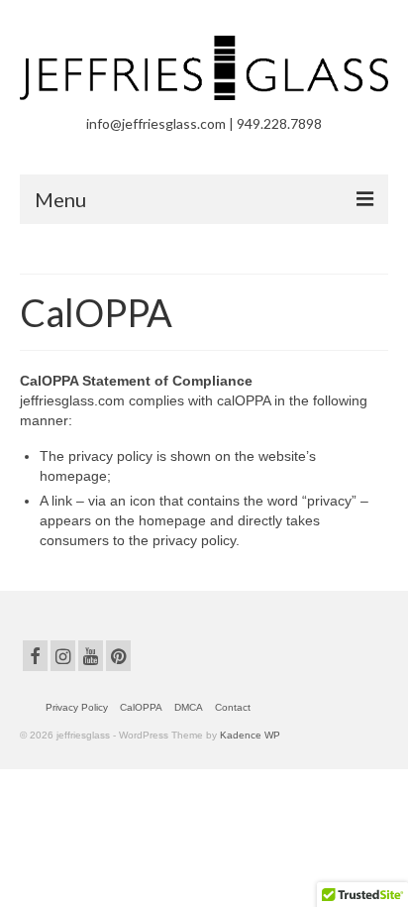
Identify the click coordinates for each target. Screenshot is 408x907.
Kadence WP (250, 735)
